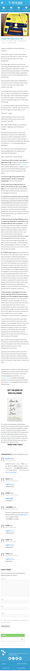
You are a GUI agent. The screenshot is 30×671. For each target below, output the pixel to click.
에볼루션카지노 (10, 531)
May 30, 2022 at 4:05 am (11, 541)
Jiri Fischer (23, 164)
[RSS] (20, 658)
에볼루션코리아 (10, 484)
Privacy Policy (21, 668)
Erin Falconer (22, 41)
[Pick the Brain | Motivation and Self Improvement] (3, 655)
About (4, 663)
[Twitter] (16, 658)
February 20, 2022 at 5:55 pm (12, 480)
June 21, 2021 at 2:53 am (11, 460)
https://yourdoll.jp (11, 472)
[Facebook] (9, 658)
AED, (10, 143)
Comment (3, 578)
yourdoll (8, 458)
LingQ (9, 382)
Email (2, 606)
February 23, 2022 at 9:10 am (12, 509)
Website (3, 613)
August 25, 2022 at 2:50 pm (12, 555)
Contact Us (5, 668)
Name (2, 599)
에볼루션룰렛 (9, 498)
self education (12, 43)
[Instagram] (13, 658)
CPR (24, 223)
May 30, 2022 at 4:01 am (11, 527)
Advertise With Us (22, 663)
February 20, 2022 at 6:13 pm (12, 494)
